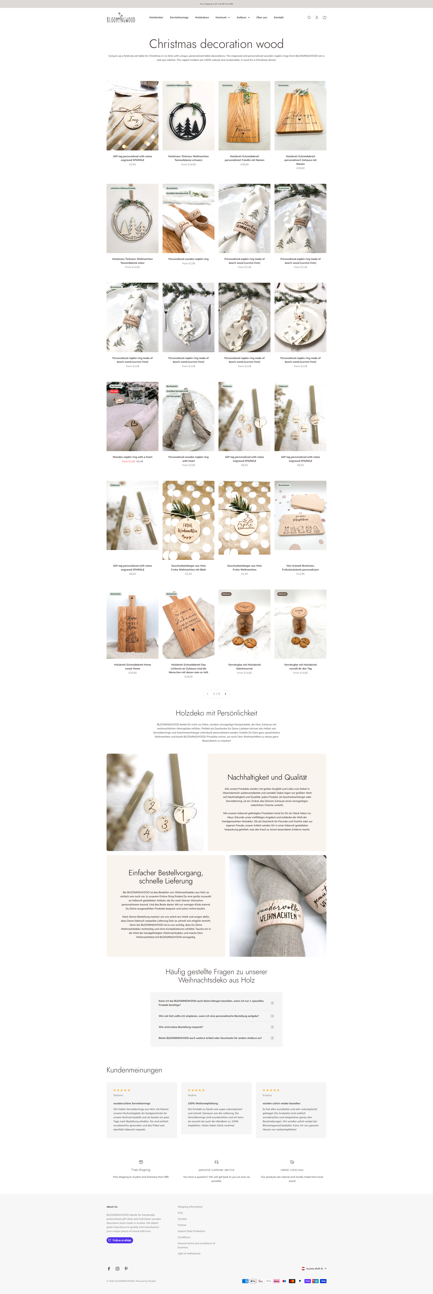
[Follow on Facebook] (109, 1268)
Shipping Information (190, 1206)
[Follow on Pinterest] (126, 1268)
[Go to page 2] (225, 694)
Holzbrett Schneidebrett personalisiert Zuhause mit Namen (300, 160)
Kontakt (279, 17)
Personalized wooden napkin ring (188, 259)
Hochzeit (221, 17)
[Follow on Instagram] (117, 1268)
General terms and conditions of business (196, 1245)
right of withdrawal (189, 1253)
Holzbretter (156, 17)
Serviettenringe (179, 17)
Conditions (184, 1237)
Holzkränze (202, 17)
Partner (182, 1225)
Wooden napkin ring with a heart (132, 457)
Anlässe (241, 17)
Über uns (261, 17)
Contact (182, 1218)
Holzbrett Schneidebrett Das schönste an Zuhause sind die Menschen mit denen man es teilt (188, 668)
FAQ (180, 1212)
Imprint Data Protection (191, 1231)
